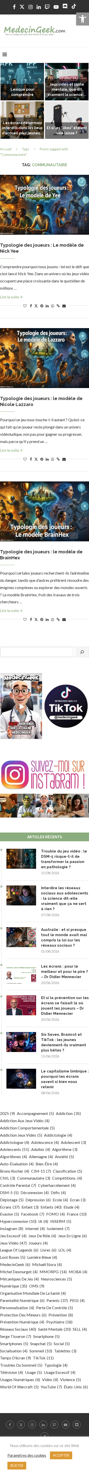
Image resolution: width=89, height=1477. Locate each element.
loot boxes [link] (12, 1257)
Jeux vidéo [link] (13, 1243)
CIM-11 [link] (41, 1171)
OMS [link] (36, 1285)
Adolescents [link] (14, 1149)
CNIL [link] (7, 1178)
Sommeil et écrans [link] (22, 133)
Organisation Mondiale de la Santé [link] (33, 1293)
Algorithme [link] (64, 1149)
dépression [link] (38, 1199)
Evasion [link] (9, 1214)
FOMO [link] (55, 1214)
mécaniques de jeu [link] (19, 1278)
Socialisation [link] (13, 1350)
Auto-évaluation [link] (17, 1163)
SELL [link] (80, 1329)
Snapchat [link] (41, 1343)
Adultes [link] (40, 1149)
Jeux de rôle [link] (42, 1235)
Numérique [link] (13, 1285)
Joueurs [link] (38, 1243)
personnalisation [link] (17, 1307)
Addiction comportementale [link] (27, 1127)
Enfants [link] (51, 1207)
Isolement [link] (58, 1228)
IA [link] (43, 1221)
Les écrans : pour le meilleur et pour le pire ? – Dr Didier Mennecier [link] (64, 971)
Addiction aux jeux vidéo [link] (24, 1120)
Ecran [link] (78, 1199)
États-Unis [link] (76, 1386)
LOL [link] (64, 1250)
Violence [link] (70, 1379)
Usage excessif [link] (59, 1372)
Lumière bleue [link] (42, 1257)
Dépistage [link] (11, 1199)
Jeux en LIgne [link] (72, 1235)
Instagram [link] (11, 1228)
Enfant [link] (30, 1207)
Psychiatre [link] (59, 1321)
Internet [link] (35, 1228)
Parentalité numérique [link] (22, 1300)
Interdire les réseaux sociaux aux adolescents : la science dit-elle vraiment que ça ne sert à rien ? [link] (64, 898)
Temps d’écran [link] (15, 1357)
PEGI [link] (77, 1300)
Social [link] (62, 1343)
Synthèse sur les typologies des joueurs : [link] (66, 128)
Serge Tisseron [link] (15, 1336)
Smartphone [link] (46, 1336)
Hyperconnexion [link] (18, 1221)
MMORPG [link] (53, 1271)
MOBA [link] (78, 1271)
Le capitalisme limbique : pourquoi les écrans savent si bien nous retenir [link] (65, 1079)
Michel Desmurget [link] (19, 1271)
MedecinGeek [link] (15, 1264)
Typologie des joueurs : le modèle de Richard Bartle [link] (22, 89)
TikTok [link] (43, 1357)
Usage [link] (33, 1372)
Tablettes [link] (65, 1350)
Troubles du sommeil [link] (21, 1365)
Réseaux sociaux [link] (18, 1329)
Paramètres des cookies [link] (26, 1455)
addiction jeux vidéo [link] (21, 1135)
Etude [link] (71, 1207)
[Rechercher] (82, 652)
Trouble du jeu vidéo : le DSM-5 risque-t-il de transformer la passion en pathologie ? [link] (64, 859)
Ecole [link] (60, 1199)
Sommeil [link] (40, 1350)
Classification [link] (67, 1171)
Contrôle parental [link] (18, 1185)
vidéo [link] (50, 1379)
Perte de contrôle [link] (54, 1307)
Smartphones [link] (14, 1343)
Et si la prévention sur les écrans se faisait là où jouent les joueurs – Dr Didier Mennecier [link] (65, 1006)
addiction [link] (68, 1113)
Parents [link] (57, 1300)
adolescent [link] (73, 1142)
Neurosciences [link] (56, 1278)
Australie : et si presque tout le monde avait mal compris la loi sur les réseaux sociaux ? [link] (64, 937)
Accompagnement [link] (35, 1113)
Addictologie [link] (58, 1135)
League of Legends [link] (19, 1250)
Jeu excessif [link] (13, 1235)
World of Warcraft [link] (19, 1386)
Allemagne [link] (41, 1156)
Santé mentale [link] (54, 1329)
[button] (6, 101)
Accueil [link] (5, 149)
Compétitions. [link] (67, 1178)
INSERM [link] (60, 1221)
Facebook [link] (32, 1214)
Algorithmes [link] (13, 1156)
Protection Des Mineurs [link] (23, 1314)
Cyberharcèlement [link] (57, 1185)
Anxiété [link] (64, 1156)
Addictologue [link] (14, 1142)
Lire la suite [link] (9, 296)
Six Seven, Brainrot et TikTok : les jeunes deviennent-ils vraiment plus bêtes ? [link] (63, 1042)
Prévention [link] (60, 1314)
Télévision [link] (11, 1372)
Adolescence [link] (45, 1142)
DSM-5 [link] (9, 1192)
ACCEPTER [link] (61, 1455)
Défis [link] (58, 1192)
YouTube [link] (51, 1386)
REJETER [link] (16, 1466)
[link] (82, 18)
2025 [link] (7, 1113)
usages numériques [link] (20, 1379)
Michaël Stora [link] (47, 1264)
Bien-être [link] (47, 1163)
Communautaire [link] (33, 1178)
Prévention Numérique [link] (22, 1321)
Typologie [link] (55, 1365)
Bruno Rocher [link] (14, 1171)
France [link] (77, 1214)
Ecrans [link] (10, 1207)
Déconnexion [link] (35, 1192)
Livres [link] (48, 1250)
